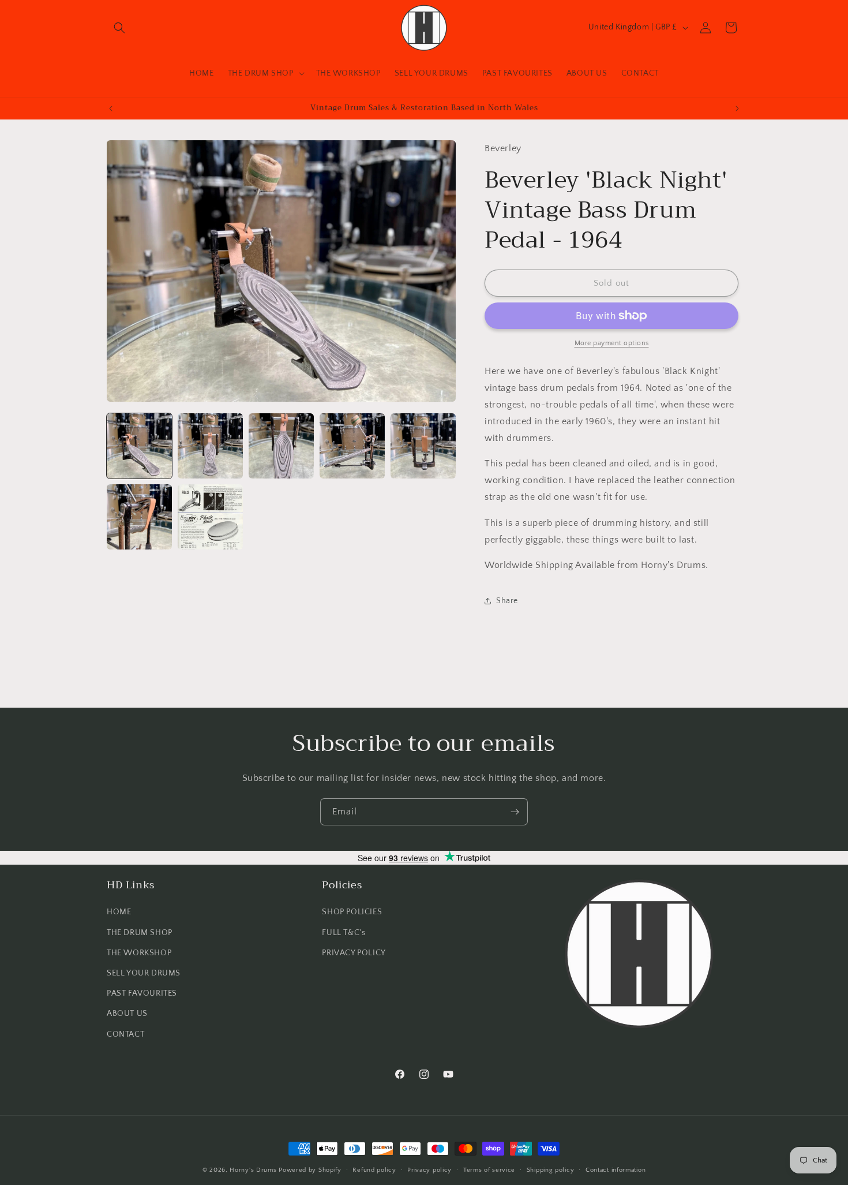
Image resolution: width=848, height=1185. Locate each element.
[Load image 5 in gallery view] (423, 446)
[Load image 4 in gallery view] (352, 446)
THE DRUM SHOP (139, 932)
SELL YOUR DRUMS (144, 973)
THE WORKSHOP (139, 953)
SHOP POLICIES (352, 912)
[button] (119, 27)
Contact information (616, 1170)
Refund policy (374, 1170)
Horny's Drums (253, 1170)
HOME (119, 912)
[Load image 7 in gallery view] (210, 516)
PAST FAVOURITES (142, 993)
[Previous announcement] (110, 108)
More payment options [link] (612, 343)
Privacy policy (429, 1170)
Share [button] (507, 600)
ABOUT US (127, 1013)
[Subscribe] (514, 811)
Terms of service (489, 1170)
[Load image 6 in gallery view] (139, 516)
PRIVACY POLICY (353, 953)
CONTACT (125, 1034)
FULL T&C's (343, 932)
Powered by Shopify (310, 1170)
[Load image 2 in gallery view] (210, 446)
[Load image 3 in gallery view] (281, 446)
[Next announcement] (737, 108)
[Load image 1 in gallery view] (139, 446)
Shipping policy (551, 1170)
